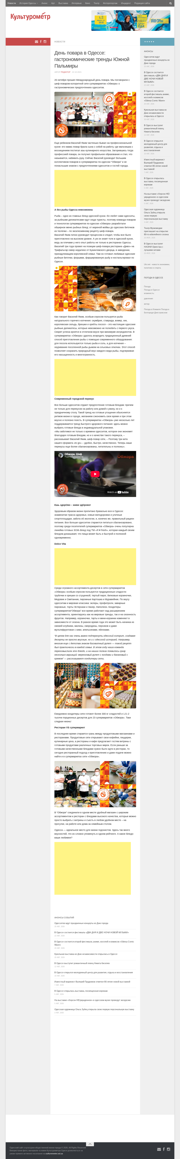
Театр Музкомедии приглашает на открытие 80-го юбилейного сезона (156, 231)
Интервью (77, 3)
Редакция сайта (142, 3)
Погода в (152, 290)
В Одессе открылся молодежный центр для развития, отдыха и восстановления (93, 972)
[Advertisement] (95, 188)
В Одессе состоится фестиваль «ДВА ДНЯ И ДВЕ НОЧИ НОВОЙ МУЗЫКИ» (91, 932)
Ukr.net (147, 264)
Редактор (65, 72)
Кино (87, 3)
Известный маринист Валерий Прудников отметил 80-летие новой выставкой (92, 982)
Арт (53, 3)
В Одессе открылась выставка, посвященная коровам (81, 991)
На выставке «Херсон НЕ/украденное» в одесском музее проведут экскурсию (92, 1000)
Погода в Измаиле (152, 309)
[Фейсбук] (40, 41)
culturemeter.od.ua (54, 1153)
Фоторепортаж (110, 3)
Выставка (63, 3)
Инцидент (126, 3)
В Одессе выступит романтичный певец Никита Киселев (82, 963)
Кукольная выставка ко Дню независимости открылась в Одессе (85, 954)
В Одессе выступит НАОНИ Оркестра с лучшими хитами (153, 247)
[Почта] (36, 41)
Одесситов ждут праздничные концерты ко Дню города (81, 923)
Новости (12, 3)
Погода (147, 286)
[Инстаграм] (45, 41)
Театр (96, 3)
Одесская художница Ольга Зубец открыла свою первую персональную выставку (94, 1009)
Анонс (45, 3)
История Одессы (28, 3)
